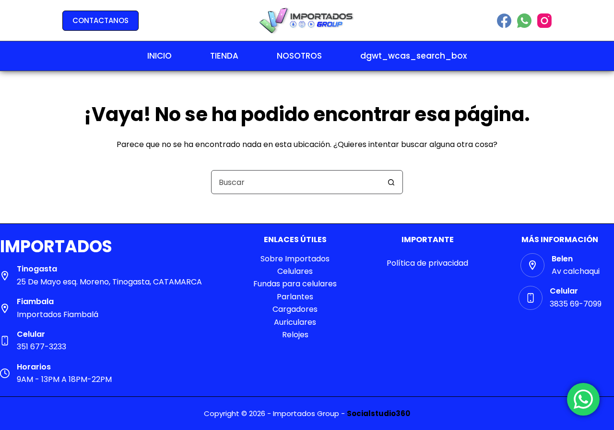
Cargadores (295, 309)
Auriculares (295, 322)
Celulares (295, 271)
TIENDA (224, 55)
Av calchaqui (576, 271)
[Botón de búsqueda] (390, 182)
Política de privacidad (427, 263)
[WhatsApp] (524, 20)
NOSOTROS (299, 55)
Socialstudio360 (378, 413)
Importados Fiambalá (57, 314)
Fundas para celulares (295, 283)
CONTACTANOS (100, 20)
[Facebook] (504, 20)
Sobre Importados (295, 258)
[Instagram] (544, 20)
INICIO (159, 55)
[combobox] (295, 182)
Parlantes (295, 296)
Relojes (295, 334)
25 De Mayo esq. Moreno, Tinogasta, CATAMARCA (109, 281)
